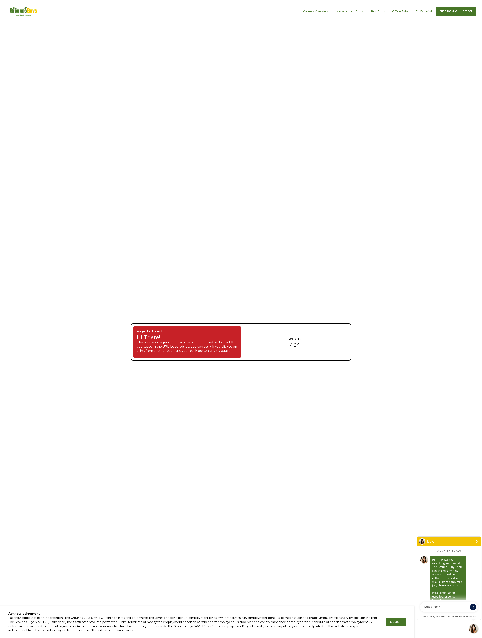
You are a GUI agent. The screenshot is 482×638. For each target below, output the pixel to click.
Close (396, 622)
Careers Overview (315, 11)
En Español (424, 11)
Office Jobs (400, 11)
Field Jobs (377, 11)
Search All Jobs (456, 11)
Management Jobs (349, 11)
